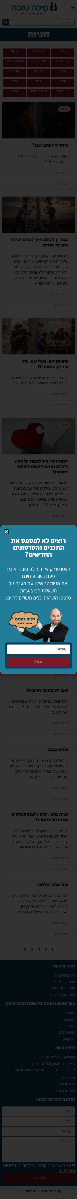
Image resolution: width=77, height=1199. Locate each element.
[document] (38, 599)
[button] (6, 532)
